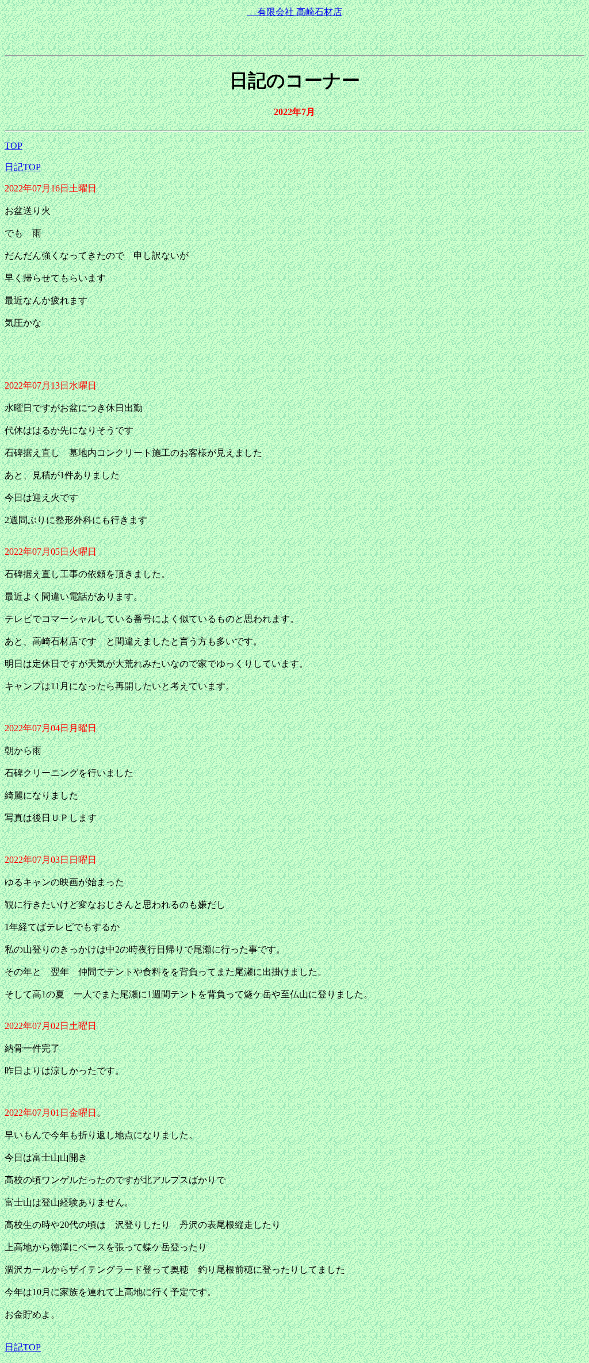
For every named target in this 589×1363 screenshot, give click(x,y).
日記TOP (23, 167)
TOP (13, 146)
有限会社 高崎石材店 (299, 12)
